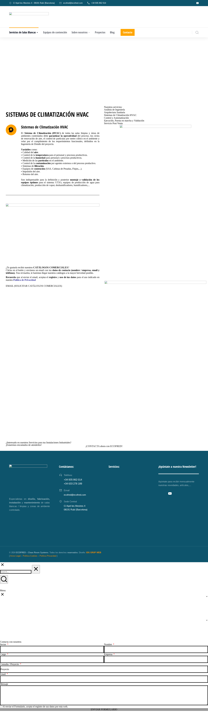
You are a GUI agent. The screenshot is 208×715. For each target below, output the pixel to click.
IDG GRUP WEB (93, 552)
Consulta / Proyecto (9, 664)
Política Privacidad (48, 556)
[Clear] (36, 569)
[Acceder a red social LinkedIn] (163, 493)
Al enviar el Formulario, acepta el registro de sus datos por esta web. (35, 706)
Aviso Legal (15, 556)
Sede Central (70, 501)
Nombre (108, 644)
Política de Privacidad (24, 280)
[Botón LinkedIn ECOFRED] (191, 3)
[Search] (4, 579)
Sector (3, 644)
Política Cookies (30, 556)
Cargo (3, 654)
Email (3, 674)
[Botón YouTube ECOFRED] (197, 3)
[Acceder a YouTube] (170, 493)
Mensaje (4, 684)
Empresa (108, 654)
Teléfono (68, 475)
